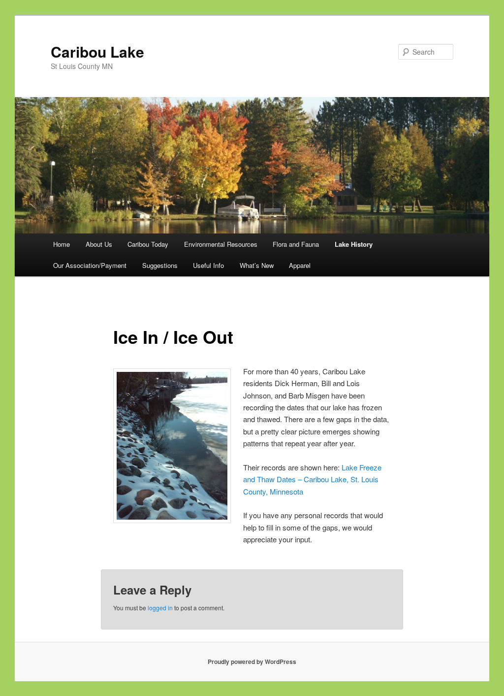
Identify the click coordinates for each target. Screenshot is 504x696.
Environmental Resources (220, 244)
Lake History (354, 244)
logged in (160, 607)
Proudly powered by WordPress (252, 661)
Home (61, 244)
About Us (99, 244)
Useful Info (208, 265)
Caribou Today (147, 244)
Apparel (300, 265)
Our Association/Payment (89, 265)
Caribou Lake (97, 51)
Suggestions (160, 265)
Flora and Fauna (296, 244)
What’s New (257, 265)
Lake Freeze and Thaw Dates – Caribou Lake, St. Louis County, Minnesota (312, 479)
